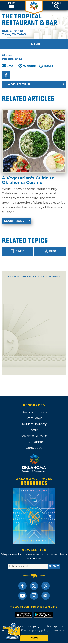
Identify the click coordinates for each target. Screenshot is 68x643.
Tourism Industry (34, 424)
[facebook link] (22, 586)
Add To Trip (19, 84)
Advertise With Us (34, 436)
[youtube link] (22, 596)
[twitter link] (34, 586)
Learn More (14, 220)
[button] (11, 5)
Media (34, 430)
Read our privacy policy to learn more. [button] (43, 630)
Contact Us (34, 448)
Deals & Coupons (34, 412)
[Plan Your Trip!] (11, 631)
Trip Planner (34, 442)
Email (11, 66)
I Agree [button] (34, 637)
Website (29, 66)
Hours (48, 66)
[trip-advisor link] (45, 596)
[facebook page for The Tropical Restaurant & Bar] (6, 75)
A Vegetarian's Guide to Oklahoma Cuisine (28, 180)
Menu (11, 3)
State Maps (34, 418)
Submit (54, 566)
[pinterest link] (45, 586)
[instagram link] (34, 596)
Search (56, 3)
